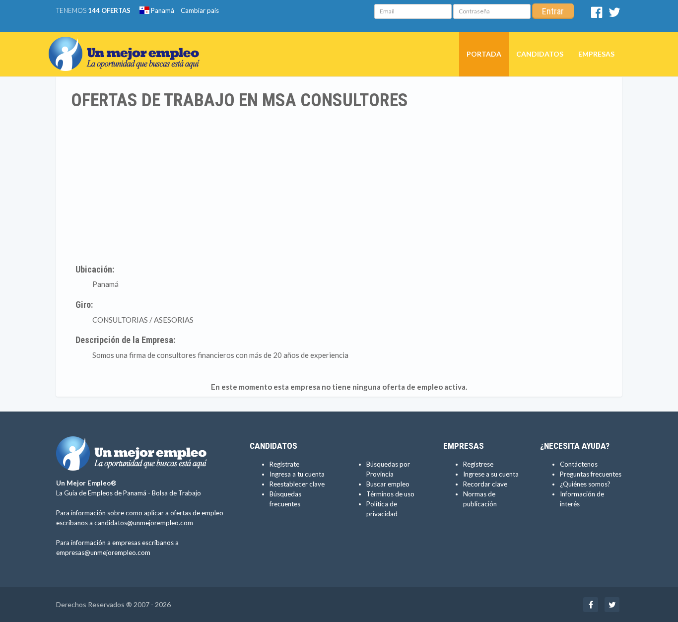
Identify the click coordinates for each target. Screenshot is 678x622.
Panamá (161, 10)
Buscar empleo (387, 484)
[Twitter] (614, 14)
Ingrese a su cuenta (491, 474)
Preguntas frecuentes (590, 474)
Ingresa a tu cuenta (297, 474)
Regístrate (284, 464)
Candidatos (539, 54)
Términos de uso (390, 494)
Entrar (553, 11)
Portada (484, 54)
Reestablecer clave (297, 484)
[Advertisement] (339, 185)
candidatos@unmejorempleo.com (143, 523)
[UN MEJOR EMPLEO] (128, 44)
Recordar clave (485, 484)
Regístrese (478, 464)
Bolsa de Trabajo (176, 493)
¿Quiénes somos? (585, 484)
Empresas (596, 54)
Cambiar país (200, 10)
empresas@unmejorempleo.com (103, 552)
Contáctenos (579, 464)
